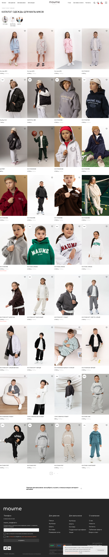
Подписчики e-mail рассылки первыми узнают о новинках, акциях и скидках (21, 526)
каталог (7, 8)
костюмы (5, 24)
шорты (19, 24)
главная (3, 8)
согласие (11, 536)
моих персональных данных (29, 536)
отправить (21, 540)
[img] (106, 3)
